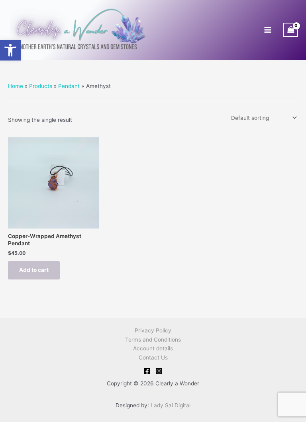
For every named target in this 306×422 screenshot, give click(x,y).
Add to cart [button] (34, 270)
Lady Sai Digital (170, 405)
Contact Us (153, 357)
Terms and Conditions (153, 339)
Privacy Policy (153, 330)
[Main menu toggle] (267, 30)
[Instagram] (159, 371)
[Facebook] (147, 371)
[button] (10, 50)
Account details (153, 348)
